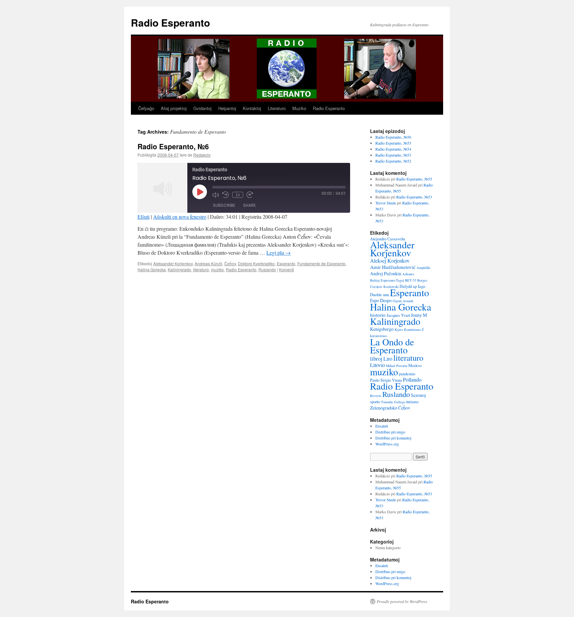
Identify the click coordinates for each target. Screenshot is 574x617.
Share (249, 205)
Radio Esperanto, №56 (393, 137)
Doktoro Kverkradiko (256, 263)
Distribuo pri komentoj (393, 437)
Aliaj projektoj (174, 108)
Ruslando (267, 269)
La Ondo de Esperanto (392, 345)
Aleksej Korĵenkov (390, 260)
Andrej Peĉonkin (385, 273)
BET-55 (410, 280)
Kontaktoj (252, 108)
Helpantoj (227, 108)
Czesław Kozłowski (384, 286)
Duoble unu (379, 294)
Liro (387, 358)
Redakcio (202, 155)
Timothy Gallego (393, 402)
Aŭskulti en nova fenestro (179, 216)
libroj (376, 358)
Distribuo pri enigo (390, 431)
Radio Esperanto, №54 (393, 149)
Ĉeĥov (230, 263)
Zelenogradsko (383, 408)
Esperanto (286, 263)
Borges (422, 280)
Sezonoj (418, 395)
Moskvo (415, 365)
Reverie (375, 395)
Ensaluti (381, 426)
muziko (217, 269)
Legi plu (278, 252)
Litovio (377, 365)
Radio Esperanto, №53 (393, 155)
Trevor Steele (385, 202)
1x (238, 194)
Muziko (299, 108)
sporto (375, 401)
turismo (412, 401)
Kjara (399, 329)
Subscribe (224, 205)
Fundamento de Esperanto (321, 263)
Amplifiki (423, 267)
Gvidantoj (202, 108)
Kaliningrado (179, 269)
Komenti (286, 269)
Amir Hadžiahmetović (393, 267)
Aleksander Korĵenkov (173, 263)
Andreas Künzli (208, 263)
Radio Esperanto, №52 (393, 161)
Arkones (408, 274)
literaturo (201, 269)
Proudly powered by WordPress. (402, 601)
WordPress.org (387, 443)
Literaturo (277, 108)
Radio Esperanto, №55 (393, 143)
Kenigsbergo (382, 329)
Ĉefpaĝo (146, 108)
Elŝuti (143, 216)
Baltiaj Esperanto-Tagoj (387, 280)
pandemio (407, 373)
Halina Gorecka (152, 269)
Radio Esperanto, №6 (173, 146)
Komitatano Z (414, 329)
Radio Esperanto (170, 22)
